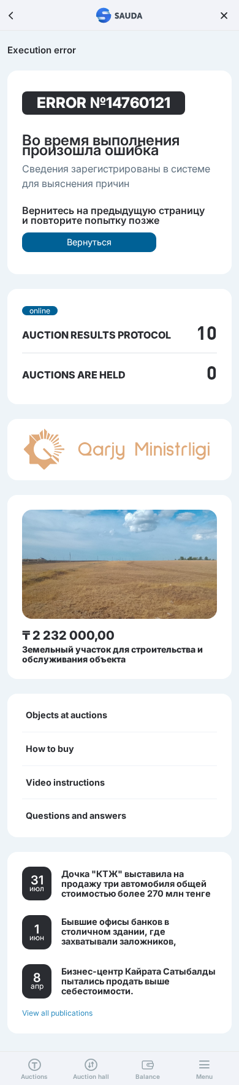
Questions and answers (76, 815)
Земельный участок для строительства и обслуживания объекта (112, 654)
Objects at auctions (66, 715)
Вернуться (89, 242)
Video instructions (65, 782)
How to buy (50, 748)
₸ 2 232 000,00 (68, 635)
